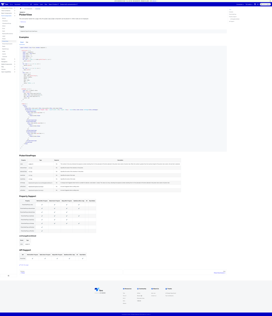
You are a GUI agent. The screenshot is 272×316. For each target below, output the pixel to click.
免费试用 (154, 1)
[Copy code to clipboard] (225, 31)
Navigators (4, 61)
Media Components (6, 64)
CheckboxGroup (6, 23)
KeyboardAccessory (7, 33)
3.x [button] (11, 4)
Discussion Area (140, 298)
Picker (4, 38)
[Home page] (20, 9)
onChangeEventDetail (234, 19)
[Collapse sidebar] (8, 275)
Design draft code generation (68, 4)
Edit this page (24, 265)
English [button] (249, 4)
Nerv (124, 300)
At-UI (124, 298)
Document (17, 4)
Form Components (6, 15)
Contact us (153, 295)
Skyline (3, 59)
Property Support (233, 16)
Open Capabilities (6, 72)
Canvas (3, 69)
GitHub (138, 293)
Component (25, 4)
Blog (46, 4)
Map (2, 66)
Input (3, 31)
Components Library (7, 8)
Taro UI (124, 295)
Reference (23, 22)
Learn (41, 4)
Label (3, 36)
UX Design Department (170, 293)
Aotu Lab (153, 293)
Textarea (4, 56)
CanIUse (36, 4)
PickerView (5, 41)
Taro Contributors (169, 295)
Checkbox (5, 21)
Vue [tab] (27, 42)
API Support (231, 21)
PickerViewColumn (7, 43)
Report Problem (53, 4)
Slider (3, 51)
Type (230, 9)
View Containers (5, 10)
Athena (124, 303)
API (31, 4)
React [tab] (22, 42)
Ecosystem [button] (240, 4)
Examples (231, 11)
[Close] (270, 1)
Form (3, 28)
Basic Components (6, 13)
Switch (4, 54)
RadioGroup (5, 49)
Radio (3, 46)
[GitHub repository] (255, 4)
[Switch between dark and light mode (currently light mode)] (258, 4)
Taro (124, 293)
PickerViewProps (232, 14)
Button (4, 18)
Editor (4, 26)
